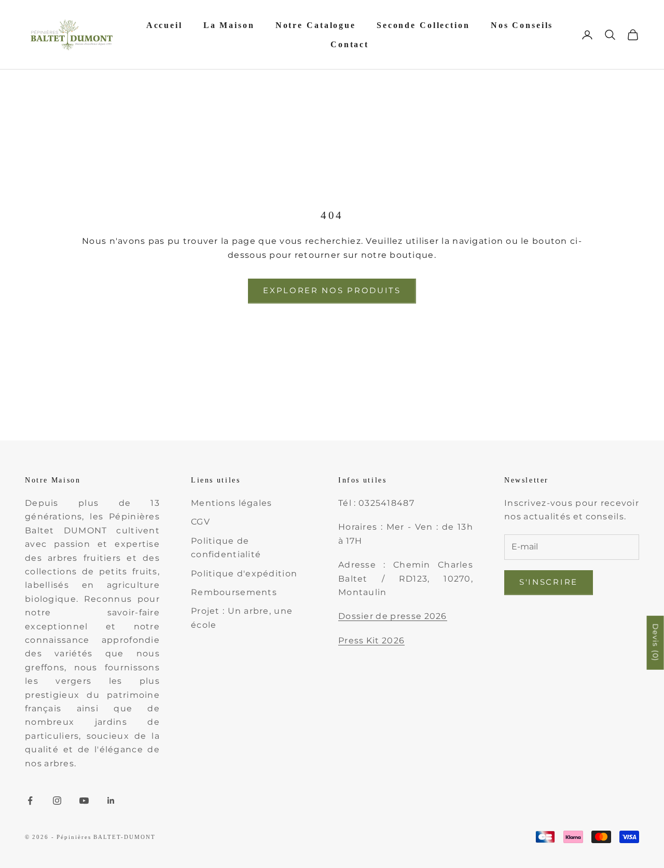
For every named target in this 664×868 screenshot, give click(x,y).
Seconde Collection (423, 25)
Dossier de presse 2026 (392, 616)
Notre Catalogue (315, 25)
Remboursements (234, 592)
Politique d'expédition (244, 573)
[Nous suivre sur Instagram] (57, 800)
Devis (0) (655, 642)
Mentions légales (231, 503)
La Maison (229, 25)
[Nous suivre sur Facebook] (30, 800)
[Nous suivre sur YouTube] (84, 800)
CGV (200, 522)
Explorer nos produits (332, 290)
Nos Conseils (522, 25)
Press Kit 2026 (371, 640)
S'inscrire (548, 582)
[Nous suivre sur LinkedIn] (111, 800)
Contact (349, 44)
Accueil (164, 25)
